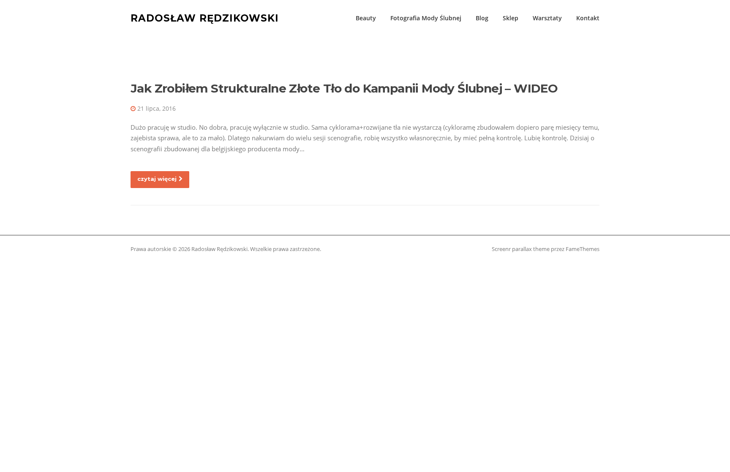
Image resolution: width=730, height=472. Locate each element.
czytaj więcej (157, 178)
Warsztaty (547, 18)
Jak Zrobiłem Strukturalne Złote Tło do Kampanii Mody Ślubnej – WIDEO (344, 88)
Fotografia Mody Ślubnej (425, 18)
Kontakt (587, 18)
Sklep (510, 18)
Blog (482, 18)
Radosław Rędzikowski (205, 18)
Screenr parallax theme (521, 249)
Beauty (366, 18)
